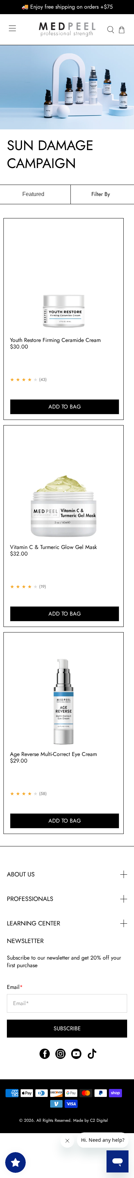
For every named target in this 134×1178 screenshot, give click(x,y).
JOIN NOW (33, 616)
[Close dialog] (129, 563)
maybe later (33, 627)
